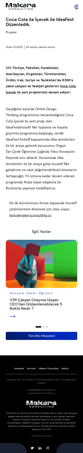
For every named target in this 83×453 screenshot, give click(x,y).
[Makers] (21, 7)
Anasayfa (19, 368)
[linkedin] (40, 448)
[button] (38, 327)
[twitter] (32, 448)
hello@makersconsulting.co (30, 215)
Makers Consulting (48, 368)
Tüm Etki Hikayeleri (41, 336)
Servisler (31, 368)
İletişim (65, 368)
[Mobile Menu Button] (76, 7)
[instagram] (47, 448)
